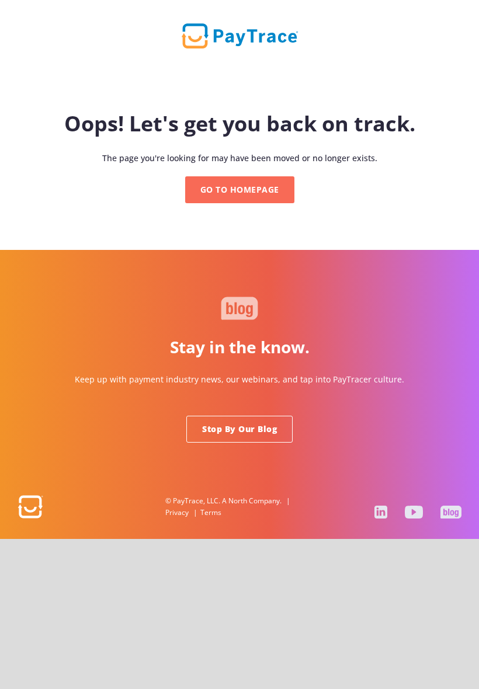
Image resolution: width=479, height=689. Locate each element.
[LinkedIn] (380, 512)
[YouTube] (414, 512)
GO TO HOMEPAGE (239, 189)
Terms (210, 512)
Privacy (177, 512)
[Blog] (450, 512)
